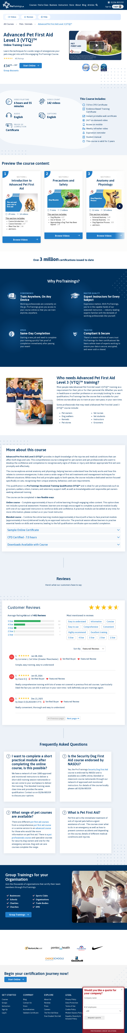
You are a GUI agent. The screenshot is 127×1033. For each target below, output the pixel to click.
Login (116, 7)
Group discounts (11, 70)
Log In (4, 1013)
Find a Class (43, 5)
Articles (91, 5)
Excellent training (99, 632)
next (120, 206)
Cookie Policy (70, 1009)
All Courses (9, 24)
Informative (96, 621)
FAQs (45, 17)
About (78, 5)
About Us (47, 999)
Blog (84, 5)
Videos (13, 17)
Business (53, 5)
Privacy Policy (70, 999)
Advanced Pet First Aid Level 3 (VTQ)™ (55, 24)
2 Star (10, 631)
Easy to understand (77, 621)
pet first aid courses (39, 822)
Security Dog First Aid (98, 769)
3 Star (10, 628)
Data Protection (71, 1003)
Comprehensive (91, 627)
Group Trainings (17, 914)
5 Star (10, 621)
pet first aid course (42, 825)
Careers (47, 1009)
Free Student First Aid (52, 1016)
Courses (33, 5)
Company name (90, 998)
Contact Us (27, 1003)
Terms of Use (70, 1006)
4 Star (10, 624)
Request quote (94, 1018)
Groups (4, 1003)
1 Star (10, 634)
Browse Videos (20, 239)
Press (46, 1006)
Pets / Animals (25, 24)
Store (71, 5)
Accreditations (28, 1009)
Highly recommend (77, 632)
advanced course (43, 828)
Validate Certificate (30, 1013)
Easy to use (73, 627)
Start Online (29, 65)
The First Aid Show (51, 1013)
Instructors (63, 5)
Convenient (108, 627)
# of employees (90, 1007)
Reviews (29, 17)
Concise (110, 621)
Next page (72, 718)
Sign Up (108, 7)
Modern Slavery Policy (74, 1013)
